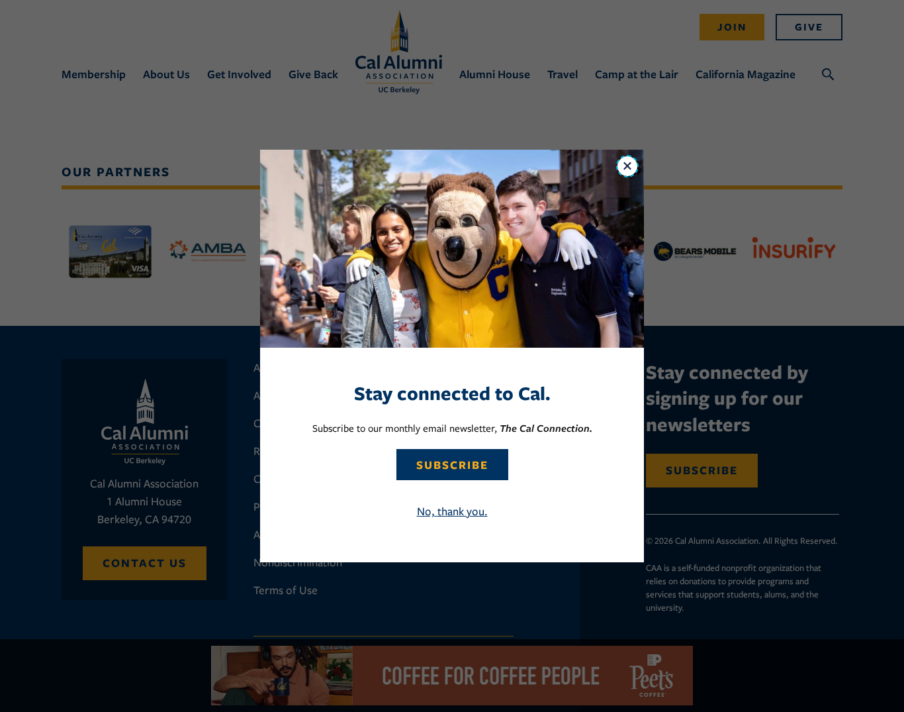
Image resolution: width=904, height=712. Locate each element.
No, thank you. (452, 511)
